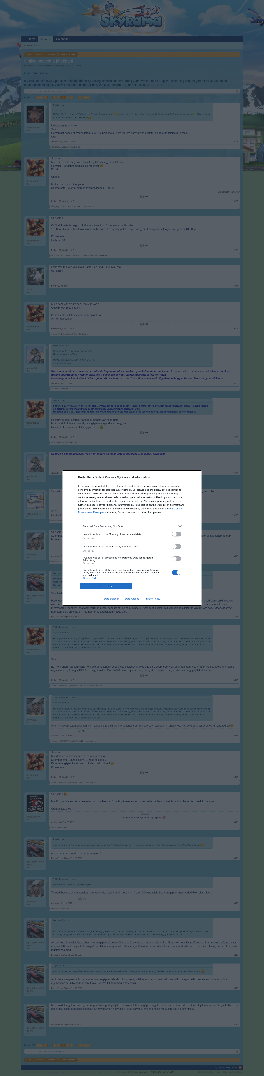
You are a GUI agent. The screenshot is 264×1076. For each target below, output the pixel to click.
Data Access (132, 598)
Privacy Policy (152, 598)
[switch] (176, 534)
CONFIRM (106, 586)
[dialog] (132, 538)
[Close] (194, 477)
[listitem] (132, 526)
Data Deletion (111, 598)
